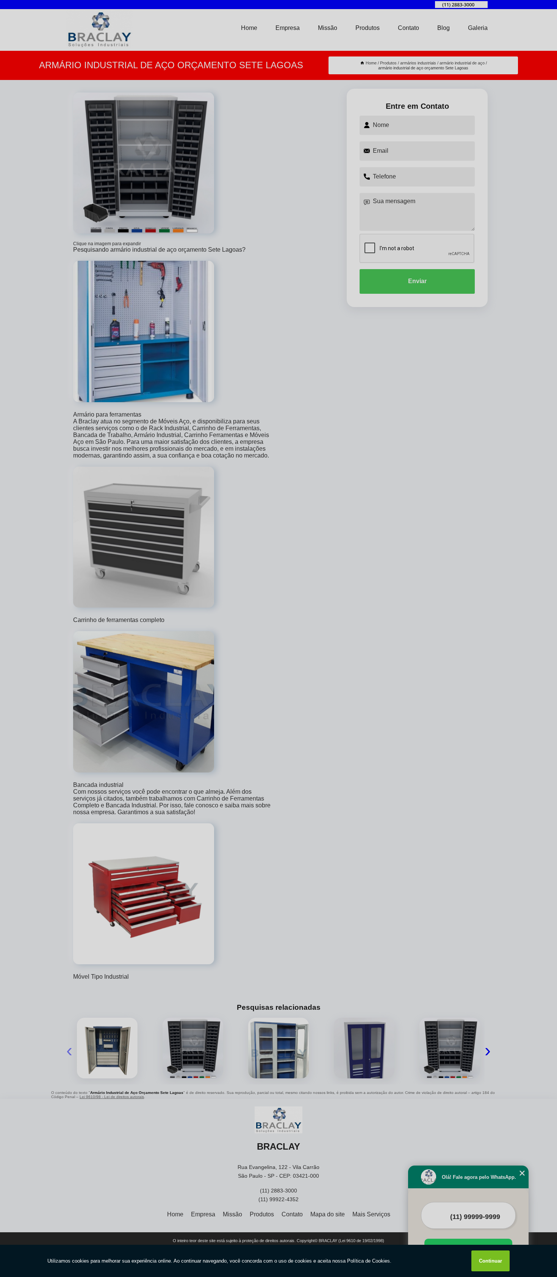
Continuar (490, 1261)
